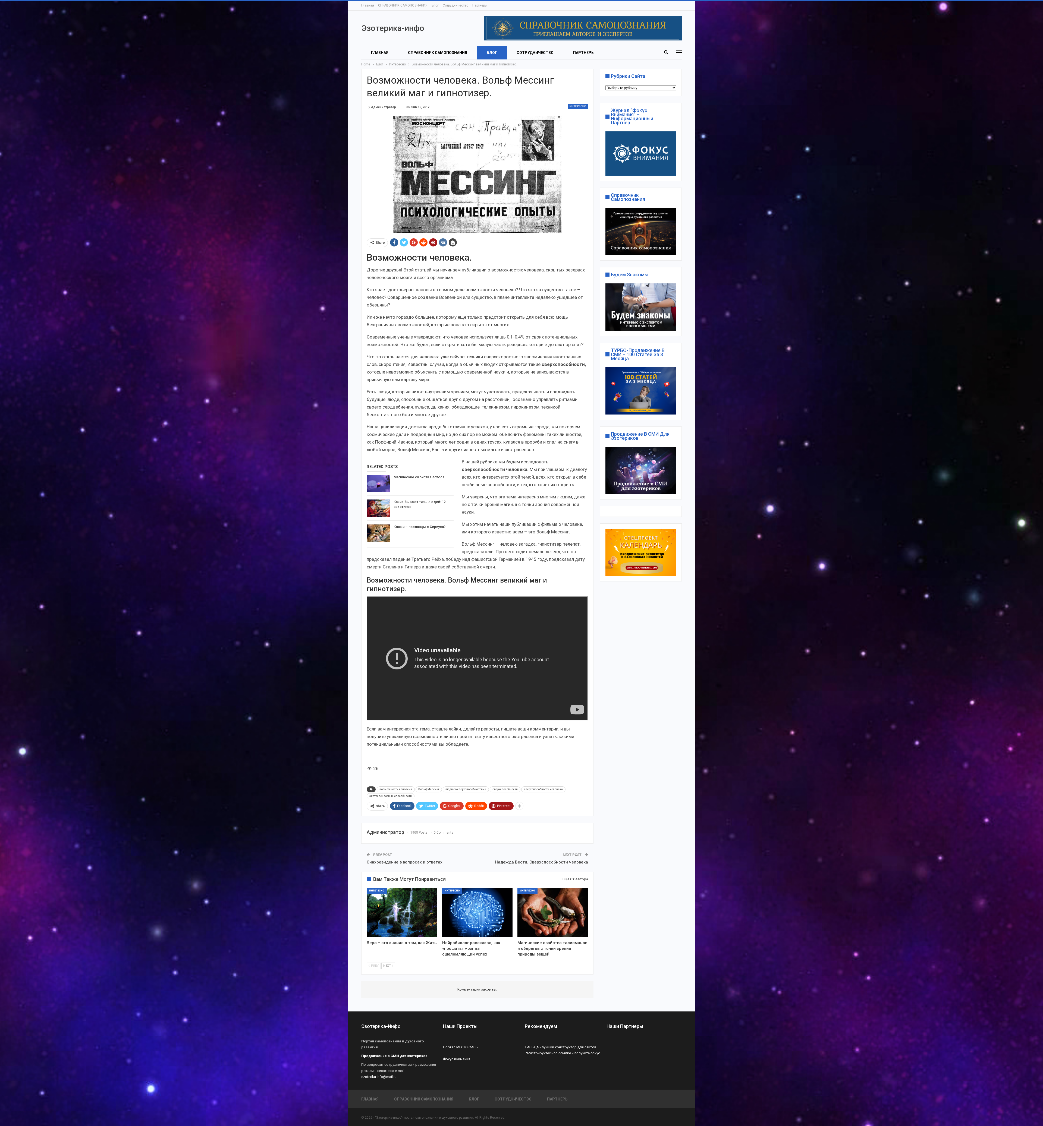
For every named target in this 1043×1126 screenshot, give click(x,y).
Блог (435, 5)
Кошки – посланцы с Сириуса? (419, 527)
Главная (367, 5)
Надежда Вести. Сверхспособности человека (541, 862)
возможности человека (395, 789)
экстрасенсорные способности (390, 796)
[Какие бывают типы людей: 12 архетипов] (378, 508)
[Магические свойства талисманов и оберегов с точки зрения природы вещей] (552, 912)
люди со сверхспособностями (465, 789)
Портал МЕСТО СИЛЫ (461, 1047)
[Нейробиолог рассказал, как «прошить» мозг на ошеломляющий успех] (477, 912)
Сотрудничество (455, 5)
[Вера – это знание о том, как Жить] (402, 912)
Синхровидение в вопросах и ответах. (405, 862)
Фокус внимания (456, 1059)
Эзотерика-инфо (392, 28)
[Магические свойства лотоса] (378, 483)
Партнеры (479, 5)
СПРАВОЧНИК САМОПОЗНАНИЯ (403, 5)
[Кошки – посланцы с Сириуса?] (378, 533)
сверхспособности (505, 789)
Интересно (578, 106)
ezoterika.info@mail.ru (379, 1077)
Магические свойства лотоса (419, 477)
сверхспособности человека (543, 789)
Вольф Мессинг (428, 789)
